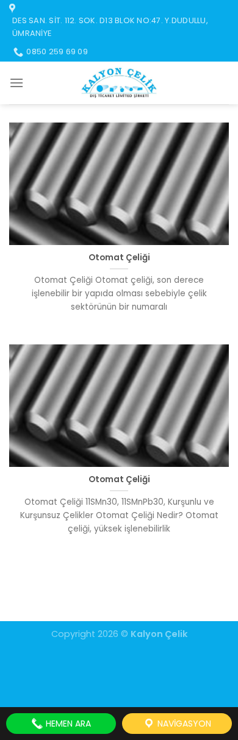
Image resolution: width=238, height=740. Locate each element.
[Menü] (16, 83)
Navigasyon (183, 723)
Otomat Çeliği (119, 257)
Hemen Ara (67, 723)
